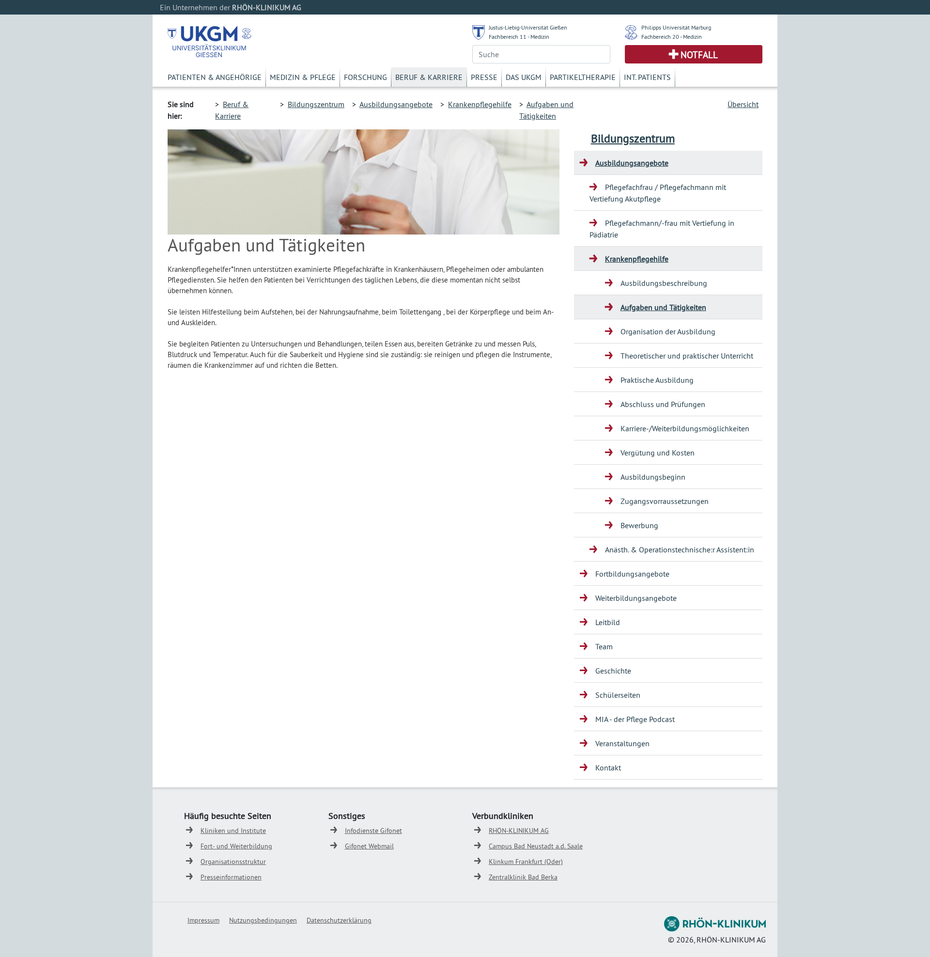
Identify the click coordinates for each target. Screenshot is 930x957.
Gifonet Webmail (369, 846)
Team (604, 646)
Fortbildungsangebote (632, 574)
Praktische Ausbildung (657, 380)
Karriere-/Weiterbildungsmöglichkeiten (684, 428)
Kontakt (608, 767)
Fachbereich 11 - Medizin (519, 36)
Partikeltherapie (583, 77)
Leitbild (607, 622)
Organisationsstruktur (233, 861)
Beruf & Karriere (429, 77)
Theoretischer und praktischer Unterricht (686, 356)
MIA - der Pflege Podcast (635, 719)
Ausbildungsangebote (396, 104)
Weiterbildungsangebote (636, 598)
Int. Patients (647, 77)
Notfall (699, 55)
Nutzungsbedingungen (263, 920)
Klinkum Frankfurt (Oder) (526, 861)
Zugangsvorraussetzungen (664, 501)
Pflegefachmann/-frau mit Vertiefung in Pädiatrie (661, 228)
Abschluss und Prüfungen (662, 404)
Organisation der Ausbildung (667, 331)
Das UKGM (524, 77)
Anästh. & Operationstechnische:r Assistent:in (679, 549)
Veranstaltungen (622, 743)
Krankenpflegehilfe (480, 104)
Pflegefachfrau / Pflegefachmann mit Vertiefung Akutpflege (657, 193)
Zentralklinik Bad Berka (523, 877)
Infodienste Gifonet (373, 830)
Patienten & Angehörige (215, 77)
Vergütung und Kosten (657, 452)
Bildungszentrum (316, 104)
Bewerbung (639, 525)
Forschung (365, 77)
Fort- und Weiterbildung (236, 846)
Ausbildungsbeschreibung (663, 283)
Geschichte (613, 670)
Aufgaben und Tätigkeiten (663, 307)
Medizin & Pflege (303, 77)
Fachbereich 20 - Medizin (671, 36)
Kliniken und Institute (233, 830)
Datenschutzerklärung (339, 920)
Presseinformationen (231, 877)
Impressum (203, 920)
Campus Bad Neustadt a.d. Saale (536, 846)
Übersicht (743, 104)
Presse (484, 77)
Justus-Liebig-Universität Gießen (528, 27)
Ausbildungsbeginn (652, 477)
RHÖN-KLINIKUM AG (519, 830)
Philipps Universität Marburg (676, 27)
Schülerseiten (617, 695)
